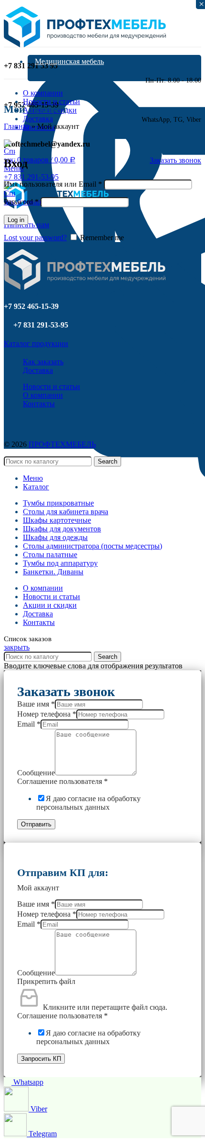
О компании (43, 395)
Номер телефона (46, 714)
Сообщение (36, 773)
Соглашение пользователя (62, 781)
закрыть (17, 647)
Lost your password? (35, 237)
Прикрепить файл (46, 981)
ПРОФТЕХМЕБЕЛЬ (62, 444)
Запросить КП (41, 1058)
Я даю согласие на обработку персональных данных (88, 802)
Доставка (38, 370)
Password (21, 202)
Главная (17, 126)
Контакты (39, 404)
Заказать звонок (175, 160)
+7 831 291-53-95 (31, 177)
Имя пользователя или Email (53, 184)
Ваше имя (36, 704)
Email (29, 724)
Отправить (36, 824)
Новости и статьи (51, 386)
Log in (16, 219)
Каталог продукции (36, 343)
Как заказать (43, 362)
